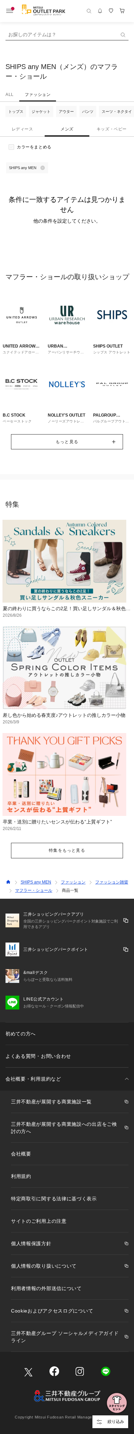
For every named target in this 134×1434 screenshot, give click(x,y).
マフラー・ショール (33, 890)
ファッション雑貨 (111, 882)
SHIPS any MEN (36, 882)
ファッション (38, 94)
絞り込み (116, 1421)
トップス (15, 111)
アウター (66, 111)
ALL (9, 94)
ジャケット (41, 111)
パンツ (87, 111)
